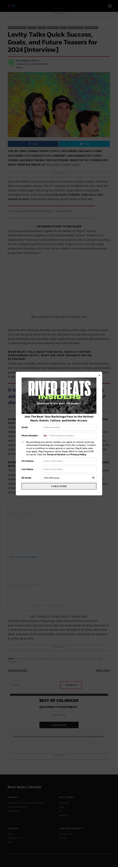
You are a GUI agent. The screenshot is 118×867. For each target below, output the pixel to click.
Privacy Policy (78, 454)
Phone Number (30, 435)
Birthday (26, 477)
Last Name (27, 469)
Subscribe (59, 486)
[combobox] (46, 435)
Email (25, 427)
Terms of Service (56, 454)
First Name (28, 461)
